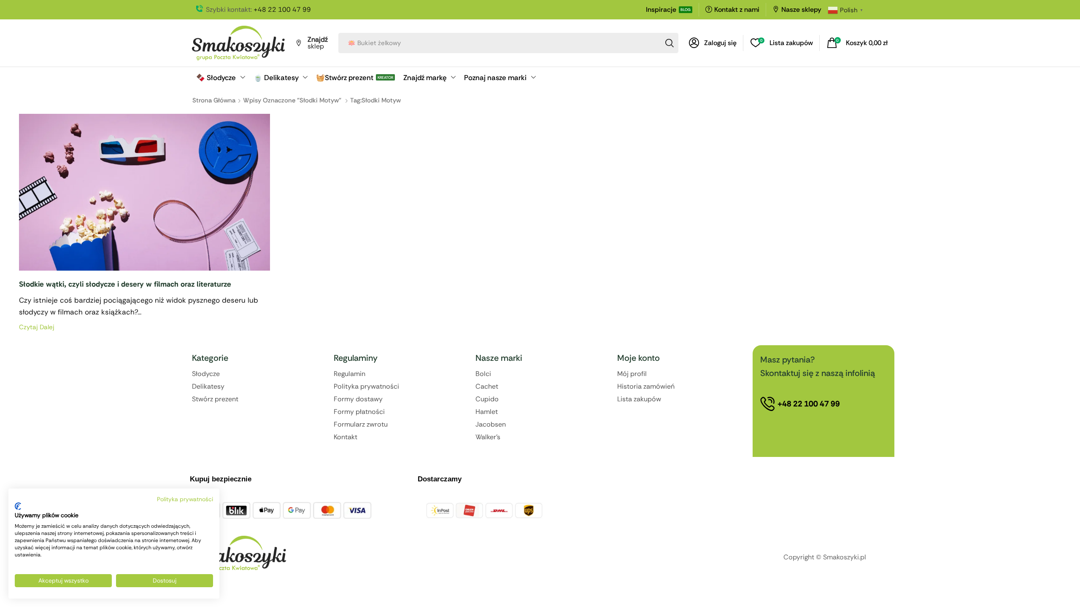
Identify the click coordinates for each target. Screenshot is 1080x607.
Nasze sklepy (801, 9)
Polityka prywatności (185, 499)
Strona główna (213, 100)
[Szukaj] (669, 43)
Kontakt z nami (736, 9)
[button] (713, 43)
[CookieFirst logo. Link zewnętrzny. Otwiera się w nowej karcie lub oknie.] (18, 506)
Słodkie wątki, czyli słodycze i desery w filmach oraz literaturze (125, 284)
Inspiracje (661, 9)
